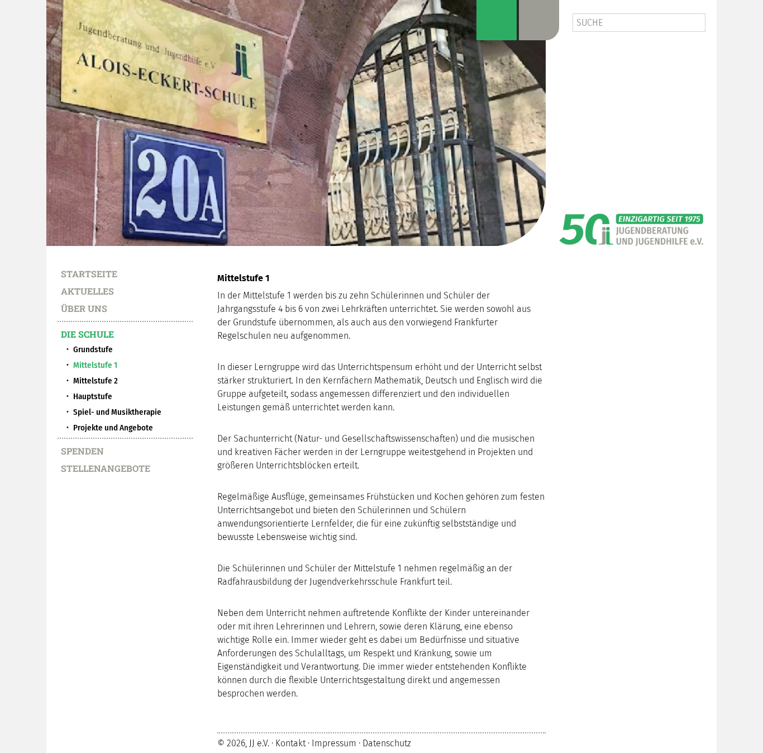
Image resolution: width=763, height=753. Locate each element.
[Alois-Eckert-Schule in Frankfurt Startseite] (296, 123)
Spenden (82, 450)
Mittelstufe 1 (95, 365)
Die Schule (87, 333)
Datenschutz (387, 743)
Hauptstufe (92, 396)
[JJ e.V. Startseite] (631, 226)
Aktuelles (87, 290)
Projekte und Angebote (113, 428)
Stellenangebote (105, 467)
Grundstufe (93, 349)
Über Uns (84, 308)
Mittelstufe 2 (95, 381)
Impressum (334, 743)
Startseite (89, 273)
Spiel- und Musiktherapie (117, 412)
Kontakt (290, 743)
